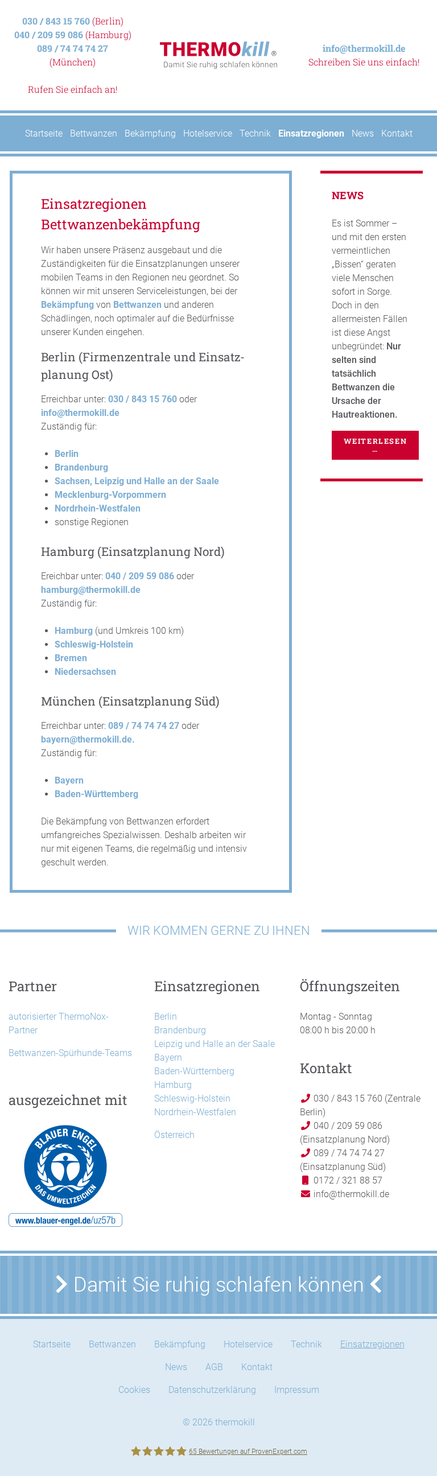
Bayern (69, 780)
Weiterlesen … (375, 445)
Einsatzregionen (372, 1344)
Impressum (296, 1389)
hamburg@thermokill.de (91, 589)
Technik (306, 1344)
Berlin (67, 453)
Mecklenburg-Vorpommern (110, 494)
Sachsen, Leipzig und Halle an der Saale (137, 481)
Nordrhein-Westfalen (98, 508)
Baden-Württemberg (96, 794)
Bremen (71, 658)
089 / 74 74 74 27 (72, 48)
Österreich (174, 1134)
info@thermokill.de (364, 48)
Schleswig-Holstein (94, 644)
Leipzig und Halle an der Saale (214, 1043)
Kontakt (257, 1367)
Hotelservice (248, 1344)
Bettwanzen (137, 304)
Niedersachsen (85, 671)
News (176, 1367)
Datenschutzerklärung (212, 1389)
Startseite (52, 1344)
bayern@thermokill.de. (88, 739)
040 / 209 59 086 (48, 34)
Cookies (134, 1389)
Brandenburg (81, 467)
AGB (214, 1367)
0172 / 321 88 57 (346, 1180)
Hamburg (74, 630)
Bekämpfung (67, 304)
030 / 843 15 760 (56, 21)
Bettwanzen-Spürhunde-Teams (70, 1053)
